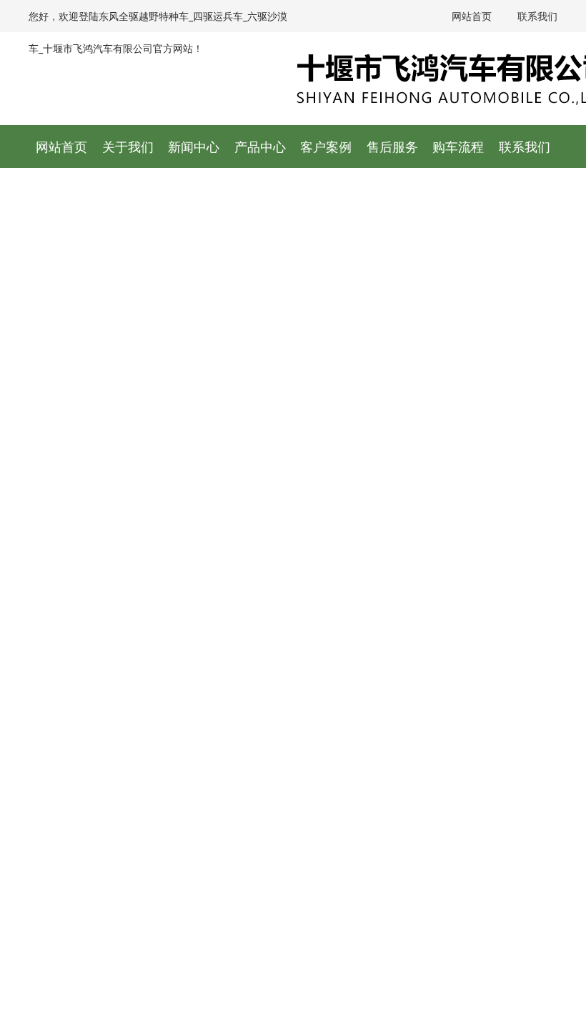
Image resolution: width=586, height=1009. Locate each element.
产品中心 (260, 146)
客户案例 (326, 146)
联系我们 (536, 16)
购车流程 (458, 146)
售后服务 (392, 146)
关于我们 (128, 146)
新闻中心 (193, 146)
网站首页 (470, 16)
